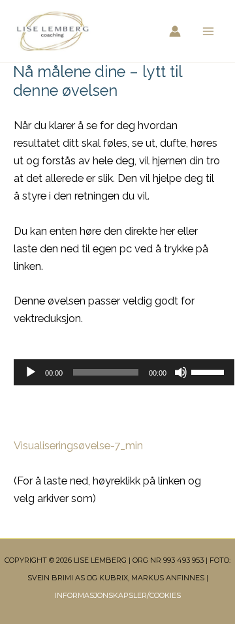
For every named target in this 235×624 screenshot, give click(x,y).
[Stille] (180, 372)
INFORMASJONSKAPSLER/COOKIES (118, 595)
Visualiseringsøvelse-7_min (78, 445)
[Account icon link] (175, 31)
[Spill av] (30, 372)
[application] (117, 372)
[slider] (209, 371)
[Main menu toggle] (208, 31)
